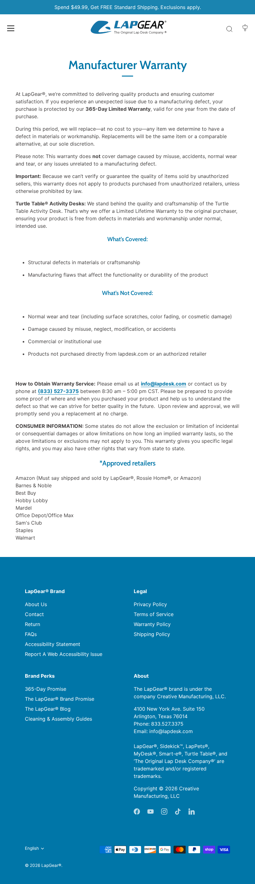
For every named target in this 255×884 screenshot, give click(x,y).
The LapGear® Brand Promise (59, 699)
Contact (34, 614)
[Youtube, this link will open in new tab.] (150, 811)
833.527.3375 (167, 724)
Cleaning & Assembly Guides (58, 719)
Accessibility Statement (52, 644)
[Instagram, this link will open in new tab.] (164, 811)
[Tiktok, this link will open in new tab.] (178, 811)
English (32, 848)
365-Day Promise (45, 689)
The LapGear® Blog (48, 709)
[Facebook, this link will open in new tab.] (137, 811)
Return (32, 624)
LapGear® (51, 865)
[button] (11, 28)
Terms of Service (154, 614)
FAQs (31, 634)
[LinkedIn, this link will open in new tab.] (191, 811)
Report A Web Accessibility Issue (63, 654)
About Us (36, 604)
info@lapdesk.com (171, 731)
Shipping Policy (152, 634)
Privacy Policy (150, 604)
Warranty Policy (152, 624)
